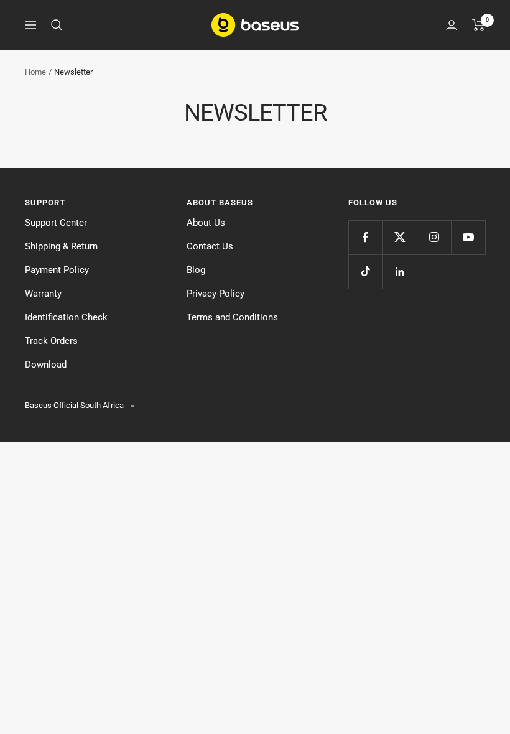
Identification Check (66, 317)
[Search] (56, 24)
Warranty (43, 293)
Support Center (56, 222)
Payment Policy (57, 270)
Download (46, 364)
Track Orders (51, 340)
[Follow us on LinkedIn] (399, 271)
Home (35, 72)
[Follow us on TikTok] (365, 271)
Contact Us (210, 246)
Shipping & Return (61, 246)
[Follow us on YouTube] (468, 237)
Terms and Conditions (232, 317)
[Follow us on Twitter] (399, 237)
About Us (206, 222)
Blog (196, 270)
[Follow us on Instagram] (434, 237)
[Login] (451, 25)
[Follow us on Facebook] (365, 237)
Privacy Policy (215, 293)
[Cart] (478, 25)
